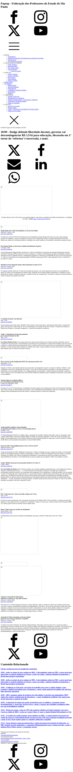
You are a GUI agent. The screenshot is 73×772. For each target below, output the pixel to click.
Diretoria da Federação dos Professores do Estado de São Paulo (25, 58)
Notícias (3, 741)
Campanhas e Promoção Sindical (17, 90)
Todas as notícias (12, 74)
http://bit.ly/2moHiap (6, 622)
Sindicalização (12, 88)
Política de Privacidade (14, 111)
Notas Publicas (12, 79)
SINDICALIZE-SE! (13, 96)
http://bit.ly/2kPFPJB (6, 432)
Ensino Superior (12, 64)
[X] (14, 156)
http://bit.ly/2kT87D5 (7, 268)
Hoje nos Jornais (16, 71)
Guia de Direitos (12, 69)
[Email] (14, 170)
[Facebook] (41, 156)
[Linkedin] (41, 170)
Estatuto (15, 735)
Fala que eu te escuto (14, 106)
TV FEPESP (8, 84)
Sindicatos (8, 741)
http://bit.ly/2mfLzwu (7, 365)
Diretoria (10, 735)
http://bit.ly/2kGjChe (6, 512)
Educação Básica (12, 66)
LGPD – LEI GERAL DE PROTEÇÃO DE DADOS (23, 109)
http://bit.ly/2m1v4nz (6, 339)
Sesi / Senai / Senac (13, 68)
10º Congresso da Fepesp (15, 61)
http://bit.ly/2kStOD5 (7, 234)
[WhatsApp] (14, 184)
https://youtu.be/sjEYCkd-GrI (41, 219)
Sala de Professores (13, 87)
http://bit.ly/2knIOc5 (6, 385)
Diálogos (10, 93)
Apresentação (11, 56)
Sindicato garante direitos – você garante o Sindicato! (23, 100)
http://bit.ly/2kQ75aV (7, 497)
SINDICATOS (8, 82)
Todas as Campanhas (14, 103)
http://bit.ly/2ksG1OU (7, 449)
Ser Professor (11, 92)
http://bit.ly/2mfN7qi (6, 466)
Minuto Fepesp (12, 85)
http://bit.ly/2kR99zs (6, 322)
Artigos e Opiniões (13, 76)
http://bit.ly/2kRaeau (6, 249)
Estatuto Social (12, 60)
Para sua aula (11, 77)
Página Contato (12, 108)
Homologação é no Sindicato (16, 98)
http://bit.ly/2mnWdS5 (7, 601)
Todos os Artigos (12, 80)
